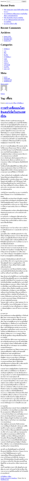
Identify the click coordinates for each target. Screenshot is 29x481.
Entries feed (7, 78)
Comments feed (8, 79)
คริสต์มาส (7, 49)
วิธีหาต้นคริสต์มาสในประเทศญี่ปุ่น (13, 17)
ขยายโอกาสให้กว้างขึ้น (10, 23)
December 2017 (8, 38)
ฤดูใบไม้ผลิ (7, 65)
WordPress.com (5, 479)
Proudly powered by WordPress (9, 478)
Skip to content (4, 84)
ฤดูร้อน (6, 61)
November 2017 (8, 39)
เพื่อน (9, 476)
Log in (5, 77)
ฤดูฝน (5, 59)
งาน (5, 51)
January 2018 (7, 36)
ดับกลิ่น (6, 55)
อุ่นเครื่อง (6, 67)
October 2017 (7, 40)
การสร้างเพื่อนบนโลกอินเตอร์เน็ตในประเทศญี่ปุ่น (13, 111)
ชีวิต (5, 53)
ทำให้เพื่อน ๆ (7, 57)
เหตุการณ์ (6, 69)
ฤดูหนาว (6, 63)
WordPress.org (7, 81)
